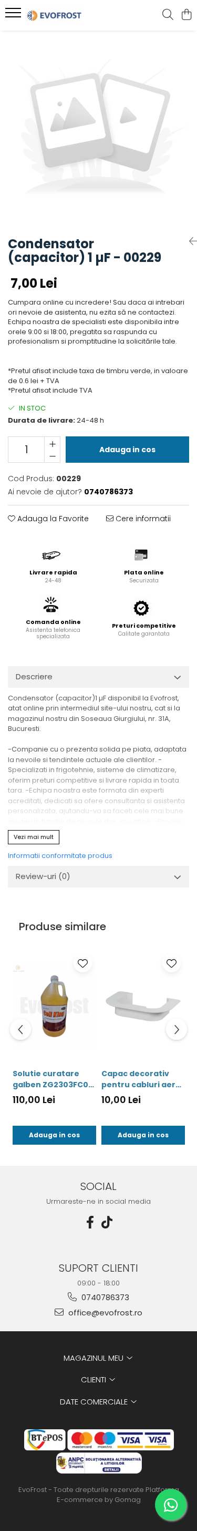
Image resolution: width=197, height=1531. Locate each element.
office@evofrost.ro (104, 1312)
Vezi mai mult (34, 837)
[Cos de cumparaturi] (186, 15)
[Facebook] (90, 1222)
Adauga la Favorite (52, 518)
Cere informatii (142, 518)
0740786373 (104, 1297)
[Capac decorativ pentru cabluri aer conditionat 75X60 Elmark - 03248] (143, 1006)
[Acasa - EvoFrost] (67, 15)
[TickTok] (107, 1222)
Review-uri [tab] (43, 876)
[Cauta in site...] (167, 15)
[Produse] (14, 16)
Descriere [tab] (34, 676)
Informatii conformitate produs (60, 856)
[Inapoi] (189, 241)
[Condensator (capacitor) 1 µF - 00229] (98, 129)
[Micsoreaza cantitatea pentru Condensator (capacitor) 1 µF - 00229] (52, 456)
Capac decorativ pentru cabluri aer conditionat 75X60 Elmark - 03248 (138, 1079)
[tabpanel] (98, 129)
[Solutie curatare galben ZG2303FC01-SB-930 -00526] (54, 1006)
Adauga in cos (127, 449)
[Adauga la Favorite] (83, 963)
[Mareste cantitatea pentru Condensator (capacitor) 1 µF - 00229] (52, 443)
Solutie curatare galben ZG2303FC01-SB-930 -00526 (54, 1079)
